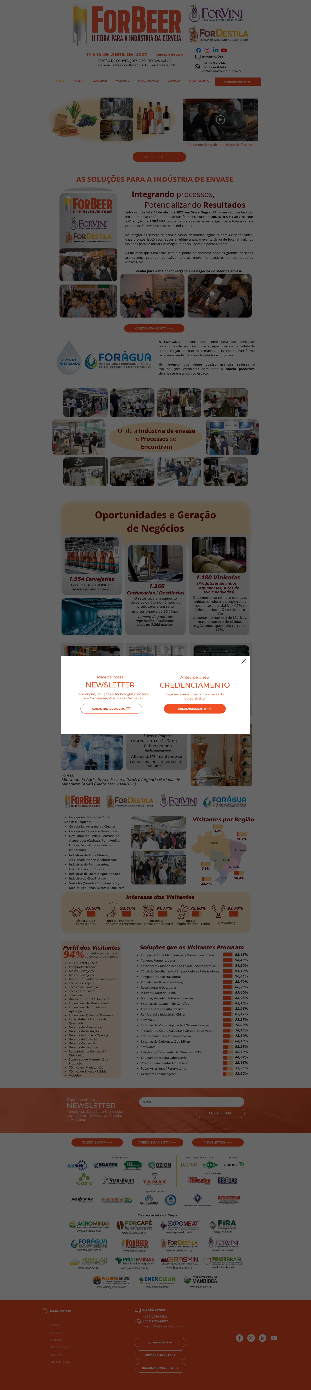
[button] (244, 661)
